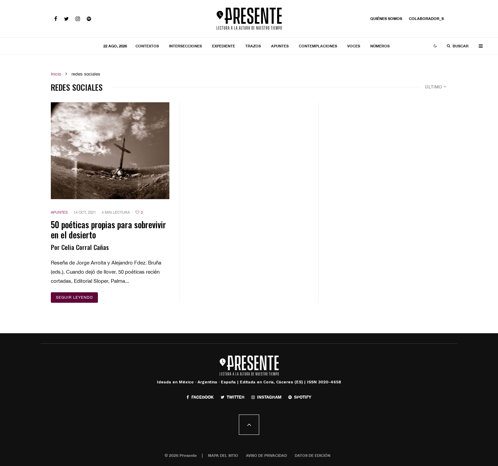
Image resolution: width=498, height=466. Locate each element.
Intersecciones (185, 46)
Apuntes (280, 46)
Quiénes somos (386, 18)
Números (380, 46)
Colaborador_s (426, 18)
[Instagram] (77, 18)
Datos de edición (312, 455)
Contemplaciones (318, 46)
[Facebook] (56, 18)
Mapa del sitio (223, 455)
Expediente (223, 46)
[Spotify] (89, 18)
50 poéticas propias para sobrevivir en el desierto (108, 229)
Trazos (253, 46)
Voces (353, 46)
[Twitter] (66, 18)
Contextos (147, 46)
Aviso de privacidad (266, 455)
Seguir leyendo (74, 297)
